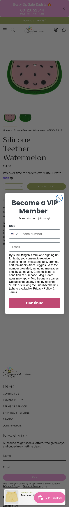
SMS (12, 226)
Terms (13, 292)
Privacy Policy (42, 288)
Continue (34, 303)
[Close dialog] (59, 198)
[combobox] (14, 234)
